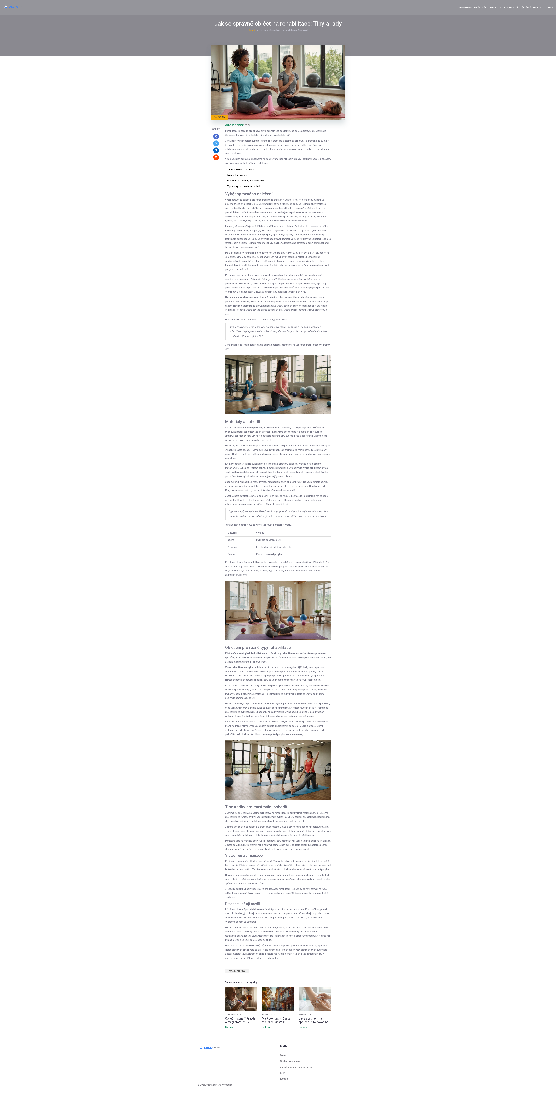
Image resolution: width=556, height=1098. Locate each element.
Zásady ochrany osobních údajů (296, 1067)
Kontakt (284, 1078)
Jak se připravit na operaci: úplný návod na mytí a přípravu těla (313, 1020)
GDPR (283, 1073)
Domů (252, 30)
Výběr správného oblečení (240, 169)
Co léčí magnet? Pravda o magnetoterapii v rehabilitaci (240, 1020)
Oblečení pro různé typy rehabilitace (245, 180)
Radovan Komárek (234, 124)
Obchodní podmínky (290, 1061)
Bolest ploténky (543, 7)
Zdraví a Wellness (237, 971)
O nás (283, 1055)
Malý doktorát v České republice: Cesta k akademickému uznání (276, 1020)
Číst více (229, 1027)
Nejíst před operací (486, 7)
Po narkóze (465, 7)
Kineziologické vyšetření (515, 7)
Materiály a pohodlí (237, 175)
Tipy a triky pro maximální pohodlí (244, 186)
